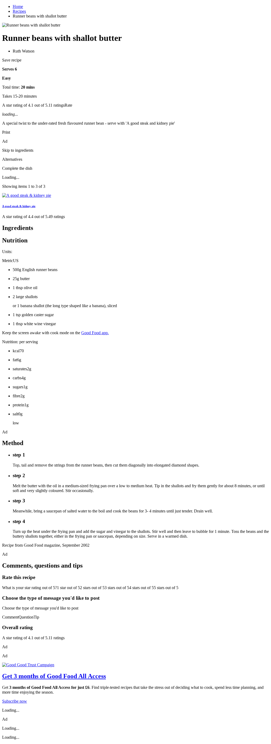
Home (18, 6)
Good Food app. (95, 332)
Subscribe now (14, 701)
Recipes (19, 11)
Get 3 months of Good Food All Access (54, 676)
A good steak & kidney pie (18, 206)
